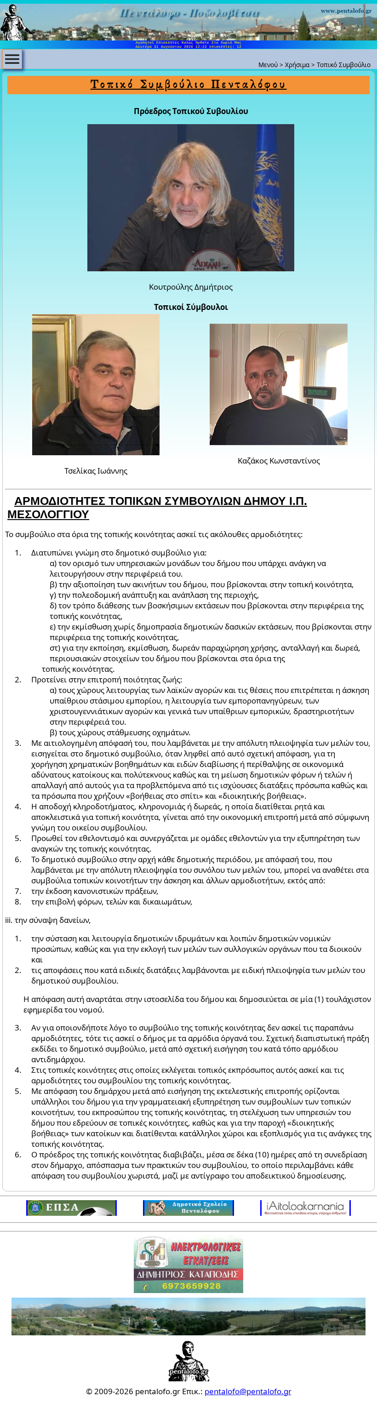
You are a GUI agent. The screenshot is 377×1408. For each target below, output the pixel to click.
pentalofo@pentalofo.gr (248, 1391)
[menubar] (12, 59)
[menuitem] (12, 59)
